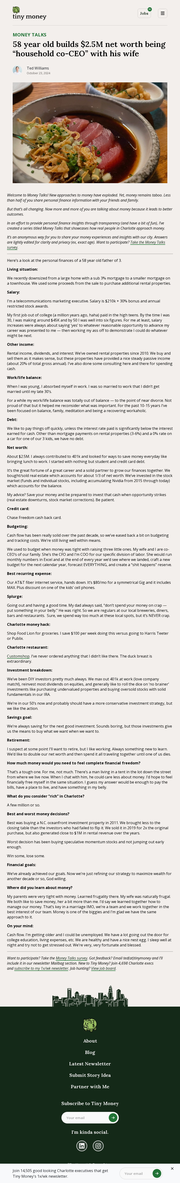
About (90, 1041)
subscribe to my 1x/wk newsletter (41, 968)
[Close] (172, 1168)
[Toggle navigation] (162, 13)
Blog (90, 1052)
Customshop (18, 656)
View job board (103, 968)
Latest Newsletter (90, 1064)
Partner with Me (90, 1086)
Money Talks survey (71, 958)
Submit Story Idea (90, 1075)
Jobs (145, 12)
